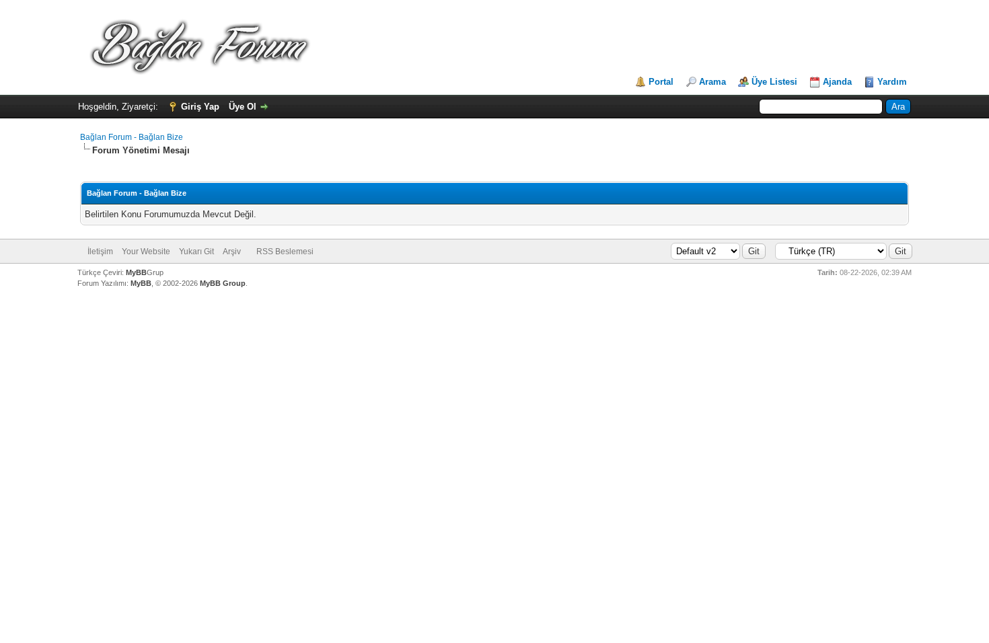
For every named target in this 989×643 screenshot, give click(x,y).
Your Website (146, 251)
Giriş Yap (200, 107)
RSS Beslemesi (285, 251)
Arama (712, 82)
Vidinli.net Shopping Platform (494, 308)
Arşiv (232, 251)
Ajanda (837, 82)
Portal (661, 82)
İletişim (100, 251)
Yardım (892, 82)
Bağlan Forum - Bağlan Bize (131, 137)
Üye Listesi (774, 82)
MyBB (136, 272)
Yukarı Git (196, 251)
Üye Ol (242, 107)
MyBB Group (223, 283)
